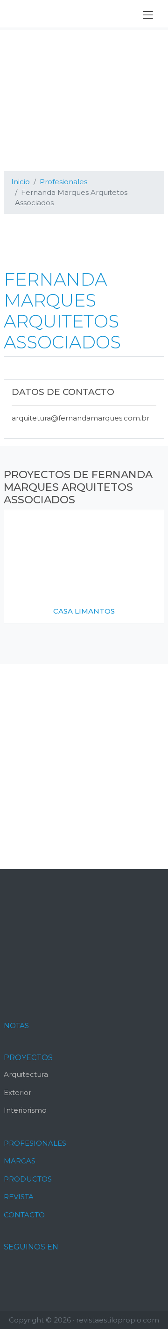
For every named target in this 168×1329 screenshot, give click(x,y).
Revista (19, 1196)
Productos (28, 1179)
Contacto (24, 1214)
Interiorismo (25, 1110)
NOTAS (16, 1025)
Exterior (17, 1092)
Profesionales (35, 1143)
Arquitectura (26, 1074)
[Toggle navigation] (148, 15)
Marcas (19, 1160)
